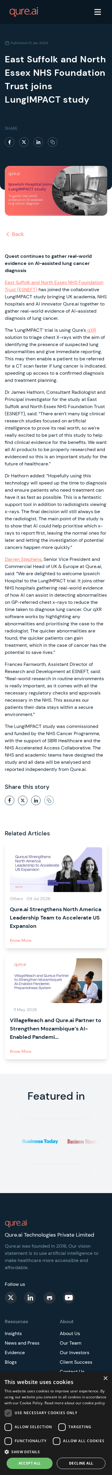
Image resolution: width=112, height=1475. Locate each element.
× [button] (105, 1378)
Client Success (76, 1362)
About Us (70, 1333)
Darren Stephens (23, 559)
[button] (56, 1451)
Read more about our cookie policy (75, 1402)
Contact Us (72, 1371)
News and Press (22, 1343)
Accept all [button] (30, 1463)
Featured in (56, 1096)
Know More (20, 940)
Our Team (70, 1343)
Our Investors (74, 1352)
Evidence (15, 1352)
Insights (13, 1333)
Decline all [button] (81, 1463)
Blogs (11, 1362)
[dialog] (56, 1423)
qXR (91, 330)
